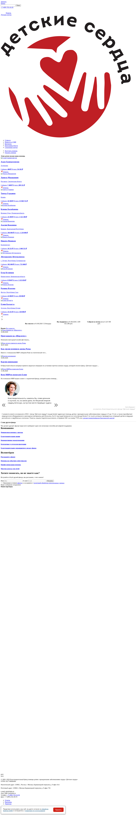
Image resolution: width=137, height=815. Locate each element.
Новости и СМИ (10, 142)
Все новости (10, 328)
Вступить (50, 481)
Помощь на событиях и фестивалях (14, 461)
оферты (19, 483)
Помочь (8, 13)
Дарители (8, 804)
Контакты (8, 144)
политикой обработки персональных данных (49, 483)
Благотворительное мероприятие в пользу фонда (18, 448)
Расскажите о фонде (8, 457)
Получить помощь (11, 151)
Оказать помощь (10, 153)
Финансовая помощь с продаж (12, 432)
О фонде (8, 140)
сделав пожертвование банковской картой (98, 418)
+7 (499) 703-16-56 (7, 7)
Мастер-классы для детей (10, 469)
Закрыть (3, 1)
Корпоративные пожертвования (12, 440)
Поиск (3, 3)
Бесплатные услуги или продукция (13, 444)
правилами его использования (35, 811)
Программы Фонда (11, 146)
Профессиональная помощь (11, 465)
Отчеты (7, 800)
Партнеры (8, 802)
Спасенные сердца (11, 147)
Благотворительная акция (10, 436)
